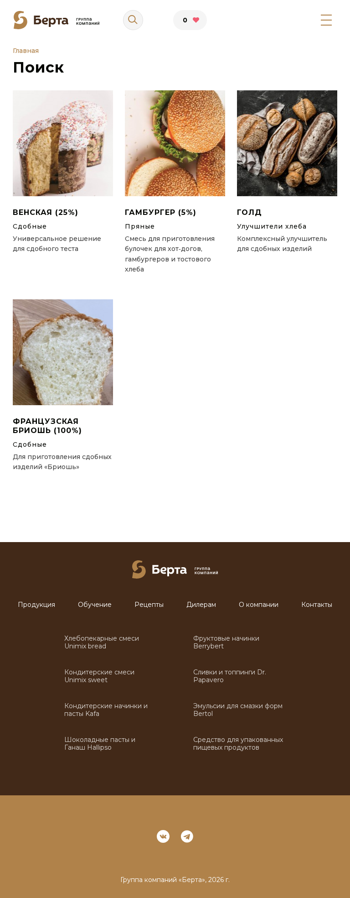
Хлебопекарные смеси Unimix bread (101, 642)
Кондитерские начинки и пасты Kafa (106, 710)
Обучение (95, 605)
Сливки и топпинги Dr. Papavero (229, 676)
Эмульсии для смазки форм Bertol (238, 710)
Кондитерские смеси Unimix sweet (99, 676)
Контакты (316, 605)
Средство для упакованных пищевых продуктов (238, 744)
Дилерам (201, 605)
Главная (26, 51)
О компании (258, 605)
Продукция (36, 605)
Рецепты (149, 605)
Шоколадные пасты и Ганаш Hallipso (99, 744)
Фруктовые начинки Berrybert (226, 642)
